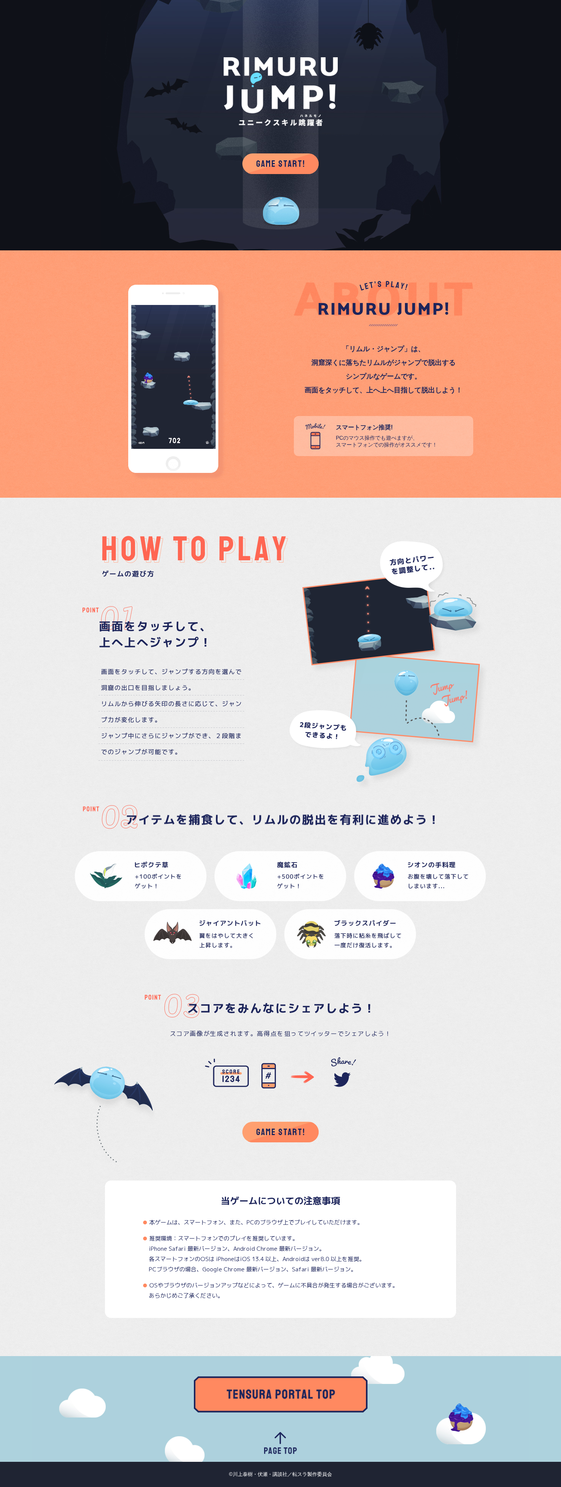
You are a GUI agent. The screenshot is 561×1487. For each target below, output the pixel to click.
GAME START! (280, 163)
